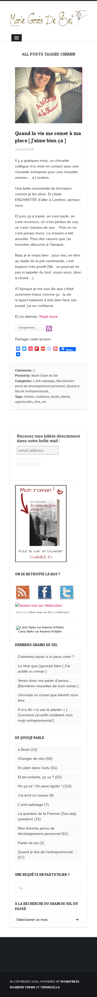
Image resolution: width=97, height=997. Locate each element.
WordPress (70, 981)
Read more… (50, 316)
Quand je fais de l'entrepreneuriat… (47, 852)
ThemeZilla (50, 987)
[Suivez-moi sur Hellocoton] (38, 605)
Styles (30, 631)
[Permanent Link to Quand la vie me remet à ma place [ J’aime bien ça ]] (48, 120)
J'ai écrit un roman (33, 795)
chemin (29, 397)
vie (44, 402)
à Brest (23, 749)
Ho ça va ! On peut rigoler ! (40, 786)
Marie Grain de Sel (45, 375)
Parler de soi (28, 843)
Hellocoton (63, 612)
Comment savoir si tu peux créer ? (46, 657)
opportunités (24, 402)
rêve (37, 402)
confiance (42, 397)
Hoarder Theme (22, 987)
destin (55, 397)
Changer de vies (31, 758)
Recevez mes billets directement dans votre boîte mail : (48, 438)
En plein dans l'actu (34, 768)
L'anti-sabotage (44, 381)
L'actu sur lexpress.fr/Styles (40, 631)
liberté (65, 397)
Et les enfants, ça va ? (36, 777)
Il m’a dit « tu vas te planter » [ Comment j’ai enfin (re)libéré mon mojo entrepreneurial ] (45, 715)
